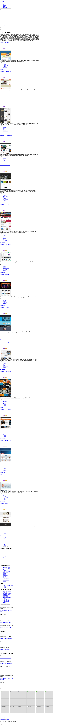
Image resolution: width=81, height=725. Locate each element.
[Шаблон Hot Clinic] (5, 490)
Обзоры (4, 586)
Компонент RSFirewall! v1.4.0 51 (6, 668)
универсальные (5, 131)
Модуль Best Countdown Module (6, 627)
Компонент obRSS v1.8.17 (5, 658)
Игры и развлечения (6, 571)
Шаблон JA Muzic (4, 274)
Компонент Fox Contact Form (6, 663)
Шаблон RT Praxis (4, 307)
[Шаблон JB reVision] (5, 189)
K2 (3, 95)
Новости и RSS (5, 595)
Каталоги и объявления (7, 593)
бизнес (4, 365)
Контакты (8, 719)
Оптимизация (5, 596)
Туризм (4, 579)
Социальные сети (6, 599)
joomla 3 (4, 200)
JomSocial (4, 238)
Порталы (4, 576)
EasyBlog (4, 303)
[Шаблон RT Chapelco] (5, 358)
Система (4, 598)
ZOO (4, 557)
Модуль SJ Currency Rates (5, 622)
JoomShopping (5, 553)
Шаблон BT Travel (4, 204)
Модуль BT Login (3, 616)
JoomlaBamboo (5, 196)
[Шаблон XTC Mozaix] (5, 396)
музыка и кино (5, 302)
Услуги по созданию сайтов (8, 585)
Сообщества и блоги (6, 601)
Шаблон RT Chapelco (5, 342)
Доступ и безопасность (7, 591)
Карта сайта (2, 719)
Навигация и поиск (6, 594)
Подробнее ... (2, 69)
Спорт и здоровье (6, 578)
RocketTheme (5, 335)
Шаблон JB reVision (5, 165)
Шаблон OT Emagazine (6, 135)
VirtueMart (4, 556)
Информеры (5, 592)
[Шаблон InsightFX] (5, 525)
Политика (4, 574)
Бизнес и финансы (6, 567)
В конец (4, 545)
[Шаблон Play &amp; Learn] (5, 59)
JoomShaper (5, 269)
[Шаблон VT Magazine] (5, 428)
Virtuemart (4, 66)
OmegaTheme (5, 160)
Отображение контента (7, 597)
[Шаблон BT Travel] (5, 230)
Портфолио (5, 577)
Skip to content (5, 25)
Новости (4, 573)
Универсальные (6, 580)
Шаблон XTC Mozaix (5, 371)
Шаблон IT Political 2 (5, 440)
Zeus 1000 (2, 684)
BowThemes (5, 240)
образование (5, 67)
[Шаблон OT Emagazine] (5, 153)
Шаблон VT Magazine (5, 409)
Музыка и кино (5, 570)
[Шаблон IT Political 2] (5, 462)
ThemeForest (5, 529)
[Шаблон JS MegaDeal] (5, 261)
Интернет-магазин (6, 568)
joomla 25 (4, 64)
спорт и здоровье (6, 497)
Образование (5, 575)
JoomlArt (4, 300)
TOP (3, 715)
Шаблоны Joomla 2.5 (6, 562)
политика (4, 466)
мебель (4, 532)
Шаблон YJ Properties (5, 71)
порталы (4, 403)
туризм (4, 236)
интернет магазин (6, 268)
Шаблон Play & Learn (5, 42)
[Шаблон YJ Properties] (5, 88)
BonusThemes (5, 65)
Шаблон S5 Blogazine (5, 100)
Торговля (4, 602)
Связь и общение (6, 600)
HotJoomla (4, 496)
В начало (4, 537)
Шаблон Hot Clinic (4, 474)
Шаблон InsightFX (4, 503)
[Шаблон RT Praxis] (5, 330)
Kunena (4, 237)
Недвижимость (5, 572)
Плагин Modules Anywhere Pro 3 (6, 638)
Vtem (4, 433)
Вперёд (4, 544)
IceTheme (4, 467)
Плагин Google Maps (4, 649)
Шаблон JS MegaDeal (5, 244)
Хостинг (4, 581)
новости (4, 161)
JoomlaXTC (5, 401)
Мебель (4, 569)
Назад (4, 538)
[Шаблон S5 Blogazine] (5, 122)
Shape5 (4, 128)
